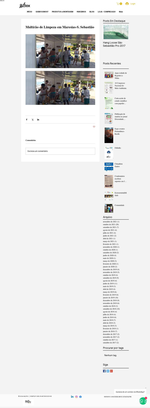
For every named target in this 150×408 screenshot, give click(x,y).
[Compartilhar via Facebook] (27, 119)
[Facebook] (80, 396)
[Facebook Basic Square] (104, 371)
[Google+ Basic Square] (111, 371)
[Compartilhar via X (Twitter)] (32, 119)
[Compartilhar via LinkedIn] (38, 119)
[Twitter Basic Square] (108, 371)
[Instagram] (76, 396)
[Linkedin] (72, 396)
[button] (120, 3)
